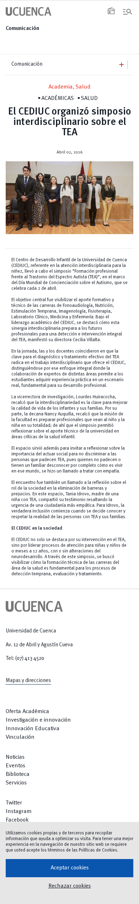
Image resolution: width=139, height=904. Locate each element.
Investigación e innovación (38, 720)
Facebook (17, 820)
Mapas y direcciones (28, 680)
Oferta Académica (27, 711)
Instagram (19, 811)
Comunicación (22, 28)
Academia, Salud (69, 87)
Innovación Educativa (33, 729)
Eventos (15, 766)
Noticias (15, 757)
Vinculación (20, 737)
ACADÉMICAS (57, 98)
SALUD (89, 98)
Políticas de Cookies (98, 850)
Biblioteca (18, 774)
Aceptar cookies (70, 868)
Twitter (14, 803)
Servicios (16, 783)
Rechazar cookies (69, 886)
